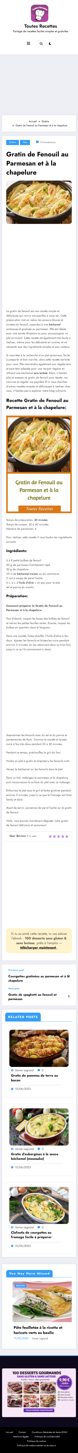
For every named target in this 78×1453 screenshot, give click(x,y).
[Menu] (28, 43)
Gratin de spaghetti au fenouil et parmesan (32, 997)
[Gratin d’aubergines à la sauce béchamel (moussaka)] (39, 1126)
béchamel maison (27, 574)
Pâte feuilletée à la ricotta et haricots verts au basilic (25, 1330)
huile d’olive (26, 583)
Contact (22, 1432)
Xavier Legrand (24, 1070)
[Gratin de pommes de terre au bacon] (39, 1048)
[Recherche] (41, 43)
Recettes (8, 1285)
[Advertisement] (39, 84)
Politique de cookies (36, 1441)
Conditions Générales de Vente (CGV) (49, 1432)
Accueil (9, 1432)
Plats (25, 142)
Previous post (16, 970)
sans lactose (40, 373)
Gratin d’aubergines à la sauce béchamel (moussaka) (34, 1156)
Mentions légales (21, 1436)
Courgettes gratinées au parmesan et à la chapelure (38, 978)
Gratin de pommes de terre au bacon (34, 1077)
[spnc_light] (50, 43)
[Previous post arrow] (69, 975)
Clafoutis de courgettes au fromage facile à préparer (31, 1234)
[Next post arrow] (69, 996)
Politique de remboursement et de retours (36, 1445)
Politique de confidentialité (47, 1436)
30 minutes (40, 520)
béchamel (55, 324)
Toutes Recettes (40, 26)
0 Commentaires (48, 142)
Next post (13, 988)
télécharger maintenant (38, 947)
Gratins (12, 142)
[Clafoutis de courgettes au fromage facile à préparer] (39, 1205)
